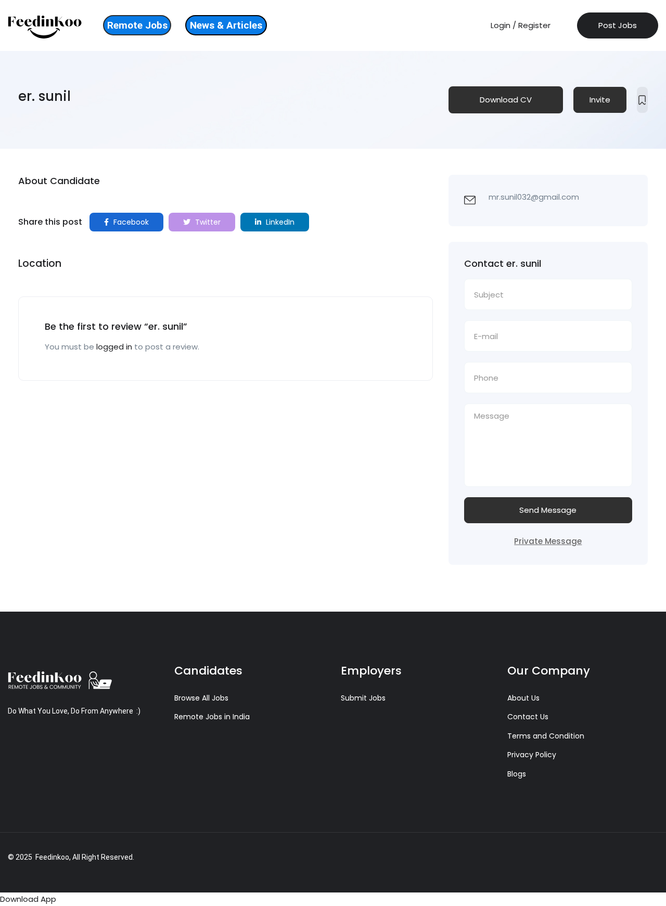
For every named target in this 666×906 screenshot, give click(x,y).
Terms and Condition (545, 736)
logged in (114, 346)
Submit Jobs (363, 698)
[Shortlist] (642, 100)
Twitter (207, 222)
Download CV (506, 99)
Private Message (548, 541)
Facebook (130, 222)
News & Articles (226, 25)
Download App (28, 899)
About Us (523, 698)
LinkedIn (279, 222)
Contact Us (527, 716)
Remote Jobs (137, 25)
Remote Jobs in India (212, 716)
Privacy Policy (531, 754)
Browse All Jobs (201, 698)
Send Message (548, 509)
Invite (600, 99)
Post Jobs (617, 25)
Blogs (516, 774)
